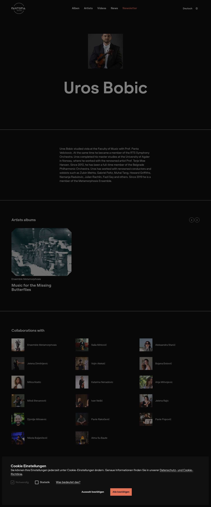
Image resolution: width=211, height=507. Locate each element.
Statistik (45, 482)
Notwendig (22, 482)
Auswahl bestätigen (93, 491)
